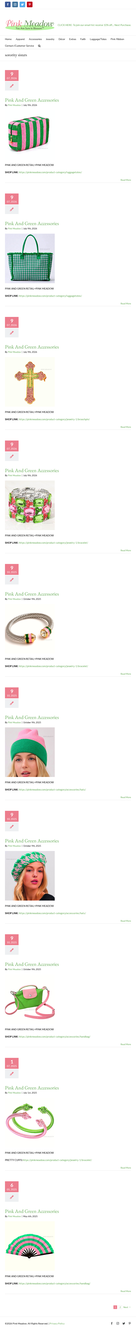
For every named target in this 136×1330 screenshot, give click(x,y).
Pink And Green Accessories (32, 100)
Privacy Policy (57, 1323)
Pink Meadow (14, 105)
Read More (126, 180)
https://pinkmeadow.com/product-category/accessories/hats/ (52, 789)
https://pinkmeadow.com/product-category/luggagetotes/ (50, 172)
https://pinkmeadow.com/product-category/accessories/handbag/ (54, 1036)
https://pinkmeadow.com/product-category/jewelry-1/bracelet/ (53, 542)
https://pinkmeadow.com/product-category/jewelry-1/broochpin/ (54, 419)
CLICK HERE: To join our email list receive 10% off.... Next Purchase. (94, 24)
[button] (39, 45)
